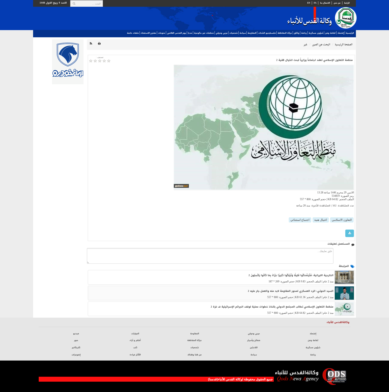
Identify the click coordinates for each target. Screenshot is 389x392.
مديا (190, 33)
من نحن (337, 3)
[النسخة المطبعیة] (99, 43)
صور (76, 340)
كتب (135, 347)
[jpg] (349, 233)
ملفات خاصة (133, 33)
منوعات (161, 33)
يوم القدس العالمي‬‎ (176, 33)
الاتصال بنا (325, 3)
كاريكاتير (76, 347)
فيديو (76, 334)
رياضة (304, 33)
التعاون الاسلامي (342, 219)
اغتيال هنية (320, 219)
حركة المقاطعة (285, 33)
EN (308, 3)
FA (315, 3)
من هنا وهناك (195, 355)
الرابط (347, 3)
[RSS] (91, 43)
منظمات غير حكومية (204, 33)
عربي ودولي (222, 33)
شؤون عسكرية (316, 33)
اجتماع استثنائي (300, 219)
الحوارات (135, 334)
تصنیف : (100, 57)
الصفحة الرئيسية (343, 44)
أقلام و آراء (135, 340)
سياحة (243, 33)
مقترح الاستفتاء (148, 33)
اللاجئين (254, 347)
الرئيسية (350, 33)
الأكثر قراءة (135, 355)
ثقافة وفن (330, 33)
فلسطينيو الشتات (267, 33)
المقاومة (252, 33)
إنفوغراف (76, 355)
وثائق (296, 33)
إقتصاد (340, 33)
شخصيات (233, 33)
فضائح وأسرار (253, 340)
